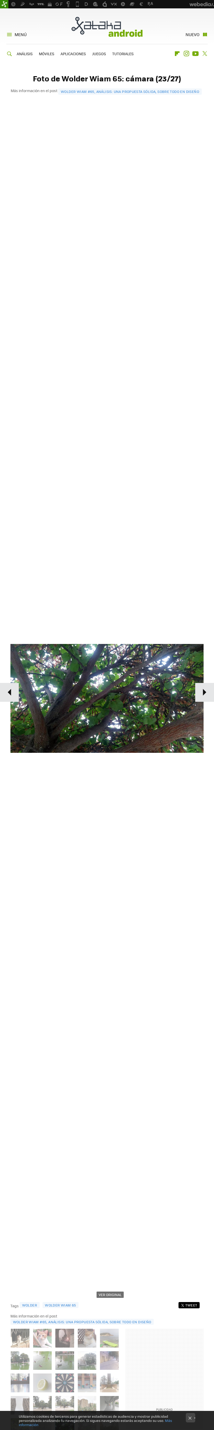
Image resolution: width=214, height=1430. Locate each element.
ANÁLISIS (25, 53)
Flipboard (177, 54)
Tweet (191, 1305)
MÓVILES (46, 53)
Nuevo (192, 34)
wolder (29, 1305)
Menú (21, 34)
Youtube (195, 54)
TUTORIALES (123, 53)
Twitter (204, 54)
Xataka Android (107, 27)
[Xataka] (4, 4)
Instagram (186, 54)
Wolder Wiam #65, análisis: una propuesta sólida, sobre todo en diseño (130, 91)
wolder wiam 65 (60, 1305)
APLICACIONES (73, 53)
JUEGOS (99, 53)
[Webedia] (201, 4)
